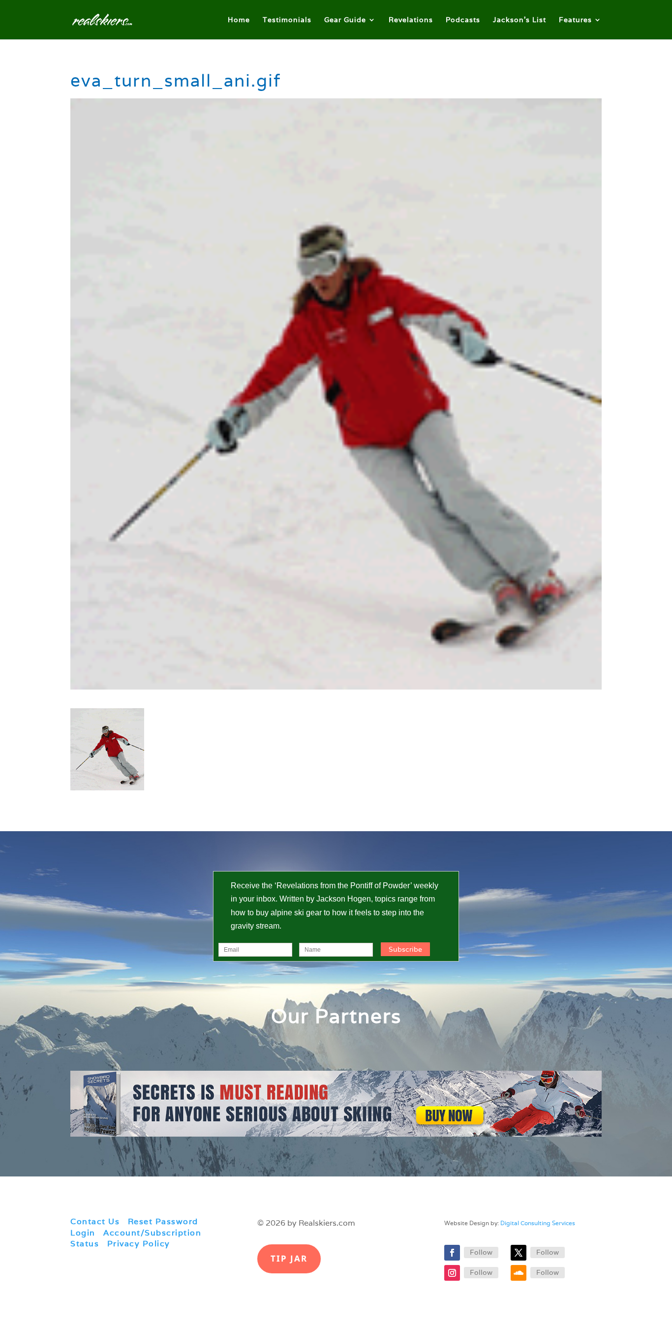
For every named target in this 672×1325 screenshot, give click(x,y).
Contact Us (95, 1221)
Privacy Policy (138, 1243)
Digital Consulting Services (537, 1223)
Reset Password (163, 1221)
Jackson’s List (519, 20)
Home (239, 20)
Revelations (411, 20)
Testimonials (287, 20)
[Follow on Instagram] (452, 1273)
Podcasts (463, 20)
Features (575, 20)
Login (82, 1233)
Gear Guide (345, 20)
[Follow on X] (518, 1253)
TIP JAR (289, 1258)
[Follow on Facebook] (452, 1253)
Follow (481, 1252)
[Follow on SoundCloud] (518, 1273)
